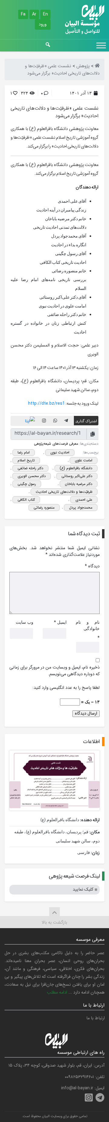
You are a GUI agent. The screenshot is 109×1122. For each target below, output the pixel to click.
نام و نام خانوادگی (88, 625)
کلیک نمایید (83, 889)
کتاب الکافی (26, 500)
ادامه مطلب (57, 992)
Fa (23, 14)
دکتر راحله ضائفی (30, 468)
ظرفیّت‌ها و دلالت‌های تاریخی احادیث (64, 492)
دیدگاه (92, 566)
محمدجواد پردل (80, 507)
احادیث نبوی (59, 452)
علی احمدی (83, 500)
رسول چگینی (27, 484)
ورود (43, 24)
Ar (34, 14)
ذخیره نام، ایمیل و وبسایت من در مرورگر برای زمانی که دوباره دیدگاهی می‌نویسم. (54, 670)
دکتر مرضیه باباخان (78, 484)
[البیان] (97, 66)
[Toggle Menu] (101, 45)
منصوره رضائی (44, 507)
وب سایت (24, 622)
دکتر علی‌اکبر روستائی (76, 476)
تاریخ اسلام (26, 460)
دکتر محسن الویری (32, 476)
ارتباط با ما (95, 1018)
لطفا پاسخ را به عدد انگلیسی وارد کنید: (66, 688)
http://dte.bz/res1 (46, 403)
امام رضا (24, 452)
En (45, 14)
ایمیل (62, 622)
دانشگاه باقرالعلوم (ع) (76, 468)
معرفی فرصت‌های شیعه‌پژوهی (56, 443)
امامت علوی (83, 460)
